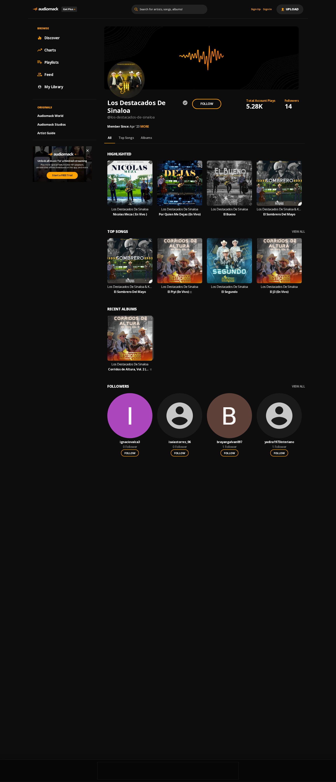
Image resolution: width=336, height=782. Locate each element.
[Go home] (45, 9)
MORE (144, 126)
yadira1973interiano (279, 442)
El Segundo (229, 292)
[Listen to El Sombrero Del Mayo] (279, 183)
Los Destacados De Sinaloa (129, 209)
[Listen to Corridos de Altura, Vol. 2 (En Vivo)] (129, 338)
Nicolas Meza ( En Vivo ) (130, 214)
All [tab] (110, 138)
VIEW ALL (298, 232)
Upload (292, 9)
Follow (206, 104)
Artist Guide (46, 133)
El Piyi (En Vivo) (178, 292)
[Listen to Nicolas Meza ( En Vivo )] (129, 183)
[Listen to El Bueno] (229, 183)
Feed (48, 74)
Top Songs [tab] (126, 138)
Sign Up (256, 9)
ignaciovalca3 (130, 442)
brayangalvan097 (229, 442)
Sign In (267, 9)
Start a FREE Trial (62, 175)
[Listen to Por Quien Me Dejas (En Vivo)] (179, 183)
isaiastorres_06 (180, 442)
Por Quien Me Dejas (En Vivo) (180, 214)
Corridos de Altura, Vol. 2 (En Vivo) (128, 369)
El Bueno (229, 214)
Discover (52, 37)
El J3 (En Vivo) (279, 292)
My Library (53, 86)
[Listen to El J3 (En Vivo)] (279, 260)
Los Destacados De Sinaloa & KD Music (279, 209)
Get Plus (69, 9)
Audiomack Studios (51, 124)
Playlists (51, 62)
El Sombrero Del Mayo (279, 214)
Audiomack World (50, 115)
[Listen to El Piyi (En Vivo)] (179, 260)
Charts (50, 49)
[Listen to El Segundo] (229, 260)
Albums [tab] (146, 138)
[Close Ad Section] (87, 150)
